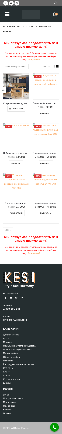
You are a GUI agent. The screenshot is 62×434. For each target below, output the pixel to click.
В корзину (17, 213)
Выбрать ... (45, 113)
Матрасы (7, 342)
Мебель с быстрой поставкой (17, 349)
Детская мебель (11, 335)
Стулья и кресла (11, 379)
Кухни (6, 338)
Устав (6, 395)
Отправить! (34, 59)
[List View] (57, 66)
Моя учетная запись (13, 398)
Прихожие (8, 361)
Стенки (6, 372)
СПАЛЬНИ (8, 368)
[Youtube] (11, 3)
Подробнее (18, 109)
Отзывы (7, 413)
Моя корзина (9, 402)
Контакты (7, 409)
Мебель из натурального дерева (19, 346)
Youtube (11, 297)
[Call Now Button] (54, 427)
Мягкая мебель (10, 353)
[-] (31, 14)
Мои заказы (9, 406)
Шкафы (6, 383)
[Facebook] (5, 3)
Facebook (5, 297)
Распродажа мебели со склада (18, 364)
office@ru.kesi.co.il (15, 319)
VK (22, 297)
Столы (6, 375)
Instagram (16, 297)
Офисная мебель (11, 357)
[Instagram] (16, 3)
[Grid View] (53, 66)
